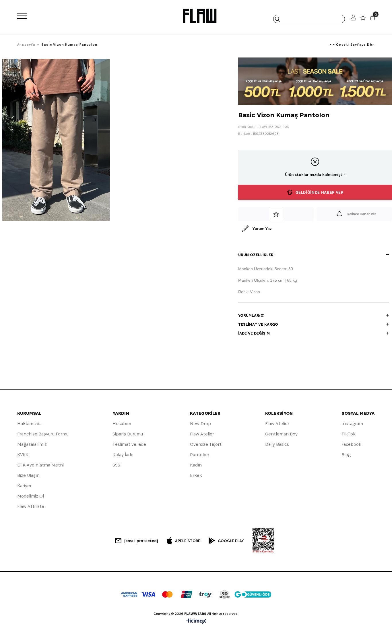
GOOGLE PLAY (231, 540)
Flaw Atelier (202, 434)
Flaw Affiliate (30, 506)
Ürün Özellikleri (256, 254)
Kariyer (24, 486)
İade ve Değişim (254, 333)
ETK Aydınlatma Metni (40, 465)
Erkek (196, 475)
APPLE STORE (187, 540)
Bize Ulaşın (28, 475)
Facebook (351, 444)
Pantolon (199, 455)
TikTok (348, 434)
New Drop (200, 423)
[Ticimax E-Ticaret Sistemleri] (196, 622)
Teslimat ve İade (129, 444)
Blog (346, 455)
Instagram (352, 423)
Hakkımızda (29, 423)
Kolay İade (122, 455)
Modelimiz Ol (30, 496)
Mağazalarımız (32, 444)
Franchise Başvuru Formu (43, 434)
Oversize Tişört (206, 444)
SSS (116, 465)
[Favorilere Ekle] (276, 214)
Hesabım (121, 423)
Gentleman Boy (281, 434)
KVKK (22, 455)
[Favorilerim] (363, 19)
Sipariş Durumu (127, 434)
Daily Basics (277, 444)
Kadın (196, 465)
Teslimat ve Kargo (258, 324)
